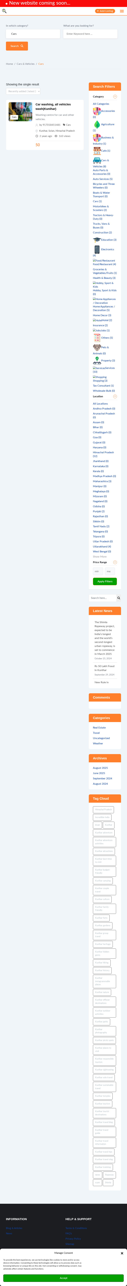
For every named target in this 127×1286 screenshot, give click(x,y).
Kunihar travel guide (101, 1132)
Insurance (100, 325)
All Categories (101, 104)
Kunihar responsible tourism (104, 1060)
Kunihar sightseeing (104, 1070)
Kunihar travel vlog (104, 1159)
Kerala (98, 471)
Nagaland (100, 501)
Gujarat (99, 442)
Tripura (99, 536)
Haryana (99, 447)
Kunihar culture (102, 899)
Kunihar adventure (103, 833)
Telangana (100, 531)
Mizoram (100, 496)
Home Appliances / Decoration (104, 308)
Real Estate (99, 727)
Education (108, 240)
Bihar (98, 427)
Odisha (99, 506)
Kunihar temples (102, 1096)
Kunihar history (102, 970)
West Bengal (102, 551)
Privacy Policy (73, 1239)
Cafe (105, 150)
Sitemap (69, 1244)
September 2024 (102, 778)
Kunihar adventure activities (103, 842)
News (9, 1233)
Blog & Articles (14, 1228)
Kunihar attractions (104, 851)
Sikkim (98, 521)
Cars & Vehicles (26, 64)
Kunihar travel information (101, 1142)
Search (15, 46)
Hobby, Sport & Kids (105, 292)
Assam (98, 422)
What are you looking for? (78, 25)
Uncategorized (101, 738)
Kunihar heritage (103, 944)
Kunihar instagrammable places (102, 981)
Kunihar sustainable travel (104, 1087)
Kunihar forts (101, 918)
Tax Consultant (103, 385)
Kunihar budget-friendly (102, 871)
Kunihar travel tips (103, 1152)
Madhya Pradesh (104, 476)
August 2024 (100, 784)
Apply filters (105, 581)
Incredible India (102, 817)
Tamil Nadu (101, 526)
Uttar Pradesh (103, 541)
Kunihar (43, 131)
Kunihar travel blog (104, 1122)
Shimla (108, 1183)
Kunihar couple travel (102, 890)
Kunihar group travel (101, 935)
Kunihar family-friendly (102, 909)
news (97, 1175)
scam (97, 1183)
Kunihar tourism (102, 1104)
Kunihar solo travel (104, 1078)
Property (108, 360)
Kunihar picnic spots (104, 1040)
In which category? (17, 25)
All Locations (100, 403)
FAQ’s (68, 1233)
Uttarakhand (102, 546)
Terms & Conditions (76, 1228)
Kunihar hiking (101, 963)
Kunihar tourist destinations (102, 1113)
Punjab (99, 511)
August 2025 (100, 768)
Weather (98, 743)
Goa (97, 437)
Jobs (105, 330)
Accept (63, 1278)
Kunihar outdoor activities (102, 1012)
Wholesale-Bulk (104, 391)
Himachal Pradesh (65, 131)
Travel (96, 733)
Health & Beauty (104, 278)
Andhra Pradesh (104, 408)
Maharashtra (102, 481)
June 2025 (99, 773)
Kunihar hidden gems (102, 953)
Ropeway (109, 1175)
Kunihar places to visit (103, 1049)
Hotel (107, 320)
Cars (14, 117)
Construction (102, 232)
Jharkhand (100, 461)
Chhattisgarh (102, 432)
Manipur (99, 486)
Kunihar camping (103, 881)
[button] (122, 1253)
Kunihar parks (101, 1022)
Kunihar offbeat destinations (102, 1001)
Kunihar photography (101, 1031)
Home (9, 64)
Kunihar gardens (102, 926)
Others (107, 337)
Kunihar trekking (103, 1167)
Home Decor (102, 315)
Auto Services (102, 179)
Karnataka (100, 466)
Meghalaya (101, 491)
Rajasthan (100, 516)
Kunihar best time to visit (103, 860)
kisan (97, 825)
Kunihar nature (102, 992)
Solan (51, 131)
